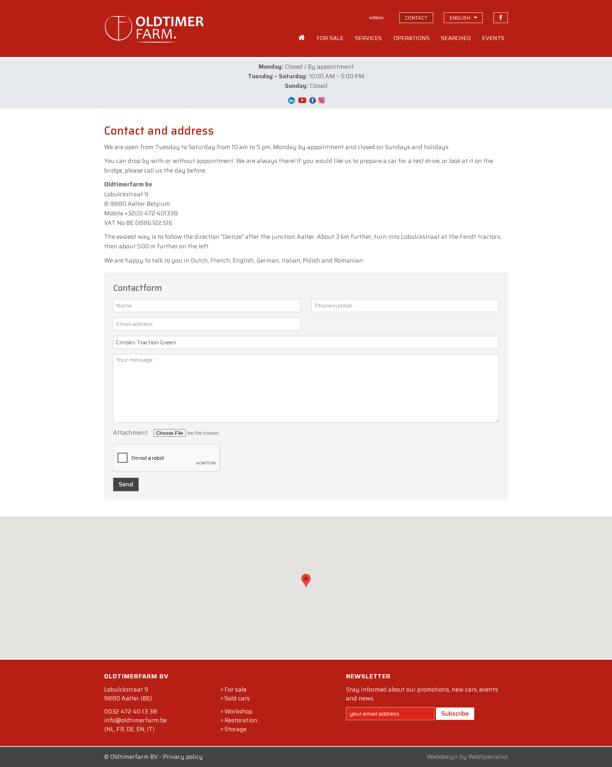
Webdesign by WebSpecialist (467, 756)
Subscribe (455, 713)
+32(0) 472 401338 (151, 213)
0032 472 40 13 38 (130, 711)
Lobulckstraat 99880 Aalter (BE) (128, 694)
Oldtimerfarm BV (134, 756)
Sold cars (237, 698)
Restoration (241, 720)
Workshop (239, 711)
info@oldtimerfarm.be (135, 720)
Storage (235, 729)
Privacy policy (183, 756)
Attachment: (130, 432)
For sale (235, 689)
